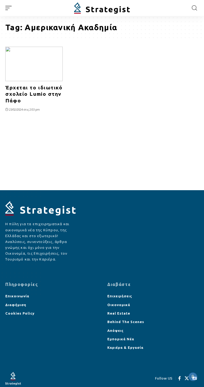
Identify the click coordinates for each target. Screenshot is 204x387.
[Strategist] (102, 8)
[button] (9, 8)
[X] (186, 378)
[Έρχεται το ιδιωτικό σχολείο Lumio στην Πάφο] (34, 64)
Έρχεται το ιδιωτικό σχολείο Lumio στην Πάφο (34, 94)
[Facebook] (179, 378)
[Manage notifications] (193, 376)
